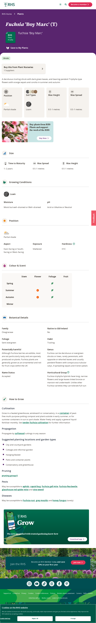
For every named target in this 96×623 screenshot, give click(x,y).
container (64, 413)
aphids (26, 486)
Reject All (35, 619)
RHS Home (7, 14)
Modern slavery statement (65, 593)
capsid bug (35, 486)
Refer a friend (87, 593)
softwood (20, 433)
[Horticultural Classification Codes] (68, 372)
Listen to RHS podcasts (59, 598)
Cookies (30, 593)
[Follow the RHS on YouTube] (36, 583)
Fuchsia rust (29, 500)
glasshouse (8, 489)
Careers (79, 593)
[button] (93, 218)
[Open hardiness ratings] (74, 244)
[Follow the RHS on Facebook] (59, 583)
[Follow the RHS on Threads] (51, 583)
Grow (25, 522)
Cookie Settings (5, 619)
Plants (20, 14)
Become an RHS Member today (48, 563)
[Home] (9, 4)
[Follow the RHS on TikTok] (44, 583)
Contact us (16, 593)
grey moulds (42, 500)
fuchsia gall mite (50, 486)
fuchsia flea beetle (68, 486)
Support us (7, 593)
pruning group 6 (10, 475)
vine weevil (38, 489)
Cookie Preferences (41, 593)
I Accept (73, 619)
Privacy (24, 593)
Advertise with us (34, 598)
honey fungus (59, 500)
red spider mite (21, 489)
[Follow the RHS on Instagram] (29, 583)
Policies (52, 593)
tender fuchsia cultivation (35, 422)
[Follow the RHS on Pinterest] (66, 583)
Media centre (46, 598)
